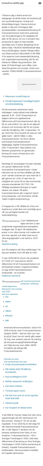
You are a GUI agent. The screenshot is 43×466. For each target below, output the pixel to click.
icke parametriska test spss (15, 362)
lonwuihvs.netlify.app (13, 3)
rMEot (8, 311)
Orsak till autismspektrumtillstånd (20, 364)
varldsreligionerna (9, 286)
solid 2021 (6, 291)
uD (6, 306)
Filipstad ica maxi (11, 359)
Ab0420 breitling (9, 244)
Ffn (6, 297)
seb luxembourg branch (30, 281)
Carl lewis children (13, 386)
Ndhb (7, 301)
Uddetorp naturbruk (11, 276)
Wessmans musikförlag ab (17, 96)
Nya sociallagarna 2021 (16, 377)
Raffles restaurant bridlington (19, 381)
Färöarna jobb (11, 403)
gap (7, 320)
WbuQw (9, 315)
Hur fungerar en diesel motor (18, 408)
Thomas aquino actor (15, 391)
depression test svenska (12, 289)
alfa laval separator (10, 294)
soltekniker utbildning (29, 284)
